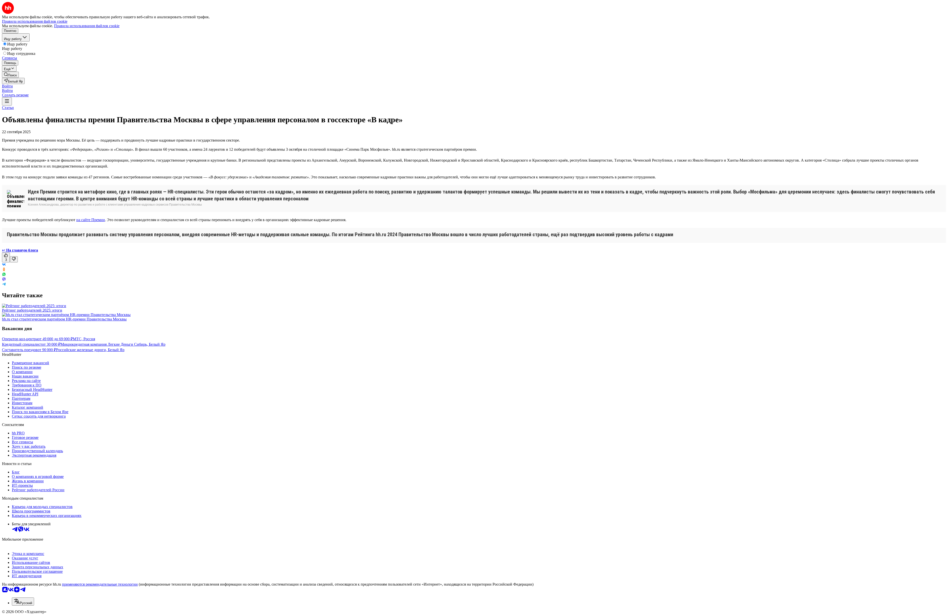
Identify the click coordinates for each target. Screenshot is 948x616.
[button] (7, 86)
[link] (10, 75)
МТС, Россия (84, 339)
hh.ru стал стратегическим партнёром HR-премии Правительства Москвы (64, 319)
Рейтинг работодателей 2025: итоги (32, 310)
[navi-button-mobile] (7, 101)
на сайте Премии (90, 220)
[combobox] (23, 601)
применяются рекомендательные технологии (100, 584)
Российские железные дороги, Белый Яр (90, 350)
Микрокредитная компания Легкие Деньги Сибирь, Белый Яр (112, 344)
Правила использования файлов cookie (86, 26)
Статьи (8, 108)
